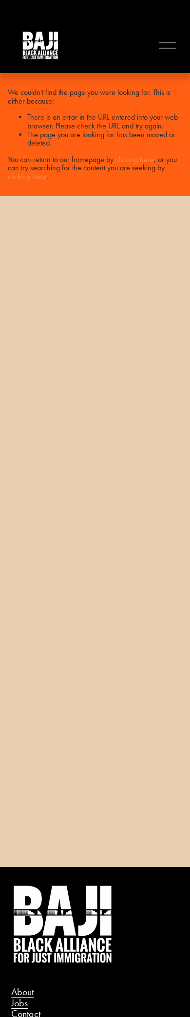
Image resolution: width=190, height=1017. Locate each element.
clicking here (134, 159)
